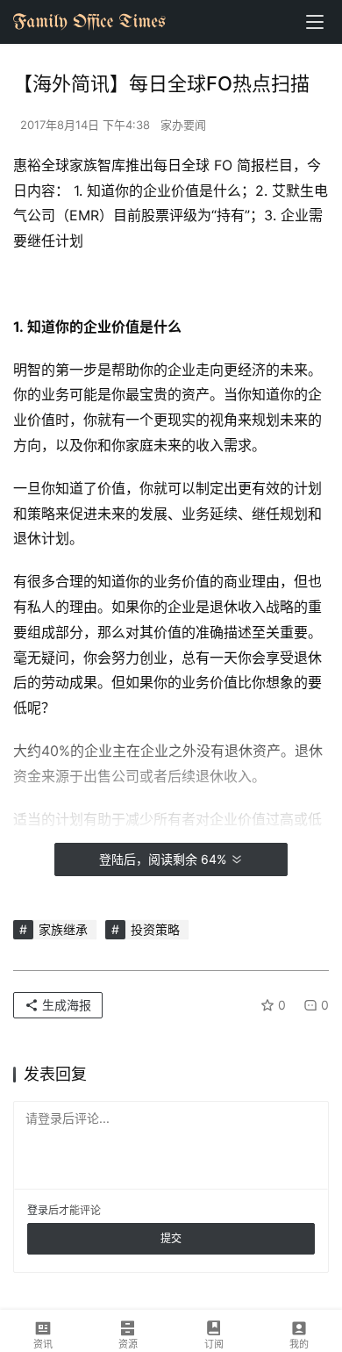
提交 (171, 1238)
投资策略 (155, 929)
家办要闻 (183, 125)
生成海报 (65, 1004)
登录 (37, 1210)
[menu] (314, 22)
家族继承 (63, 929)
